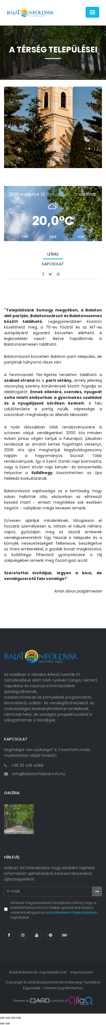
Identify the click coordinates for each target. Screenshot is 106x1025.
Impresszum (82, 972)
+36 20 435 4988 (27, 765)
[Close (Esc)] (2, 1017)
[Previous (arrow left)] (2, 1023)
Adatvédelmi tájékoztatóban (74, 912)
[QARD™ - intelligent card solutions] (39, 1001)
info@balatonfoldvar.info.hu (38, 774)
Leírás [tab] (53, 254)
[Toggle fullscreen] (13, 1017)
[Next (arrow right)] (7, 1023)
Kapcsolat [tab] (53, 264)
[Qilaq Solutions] (80, 1000)
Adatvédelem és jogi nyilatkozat (37, 972)
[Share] (7, 1017)
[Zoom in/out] (18, 1017)
